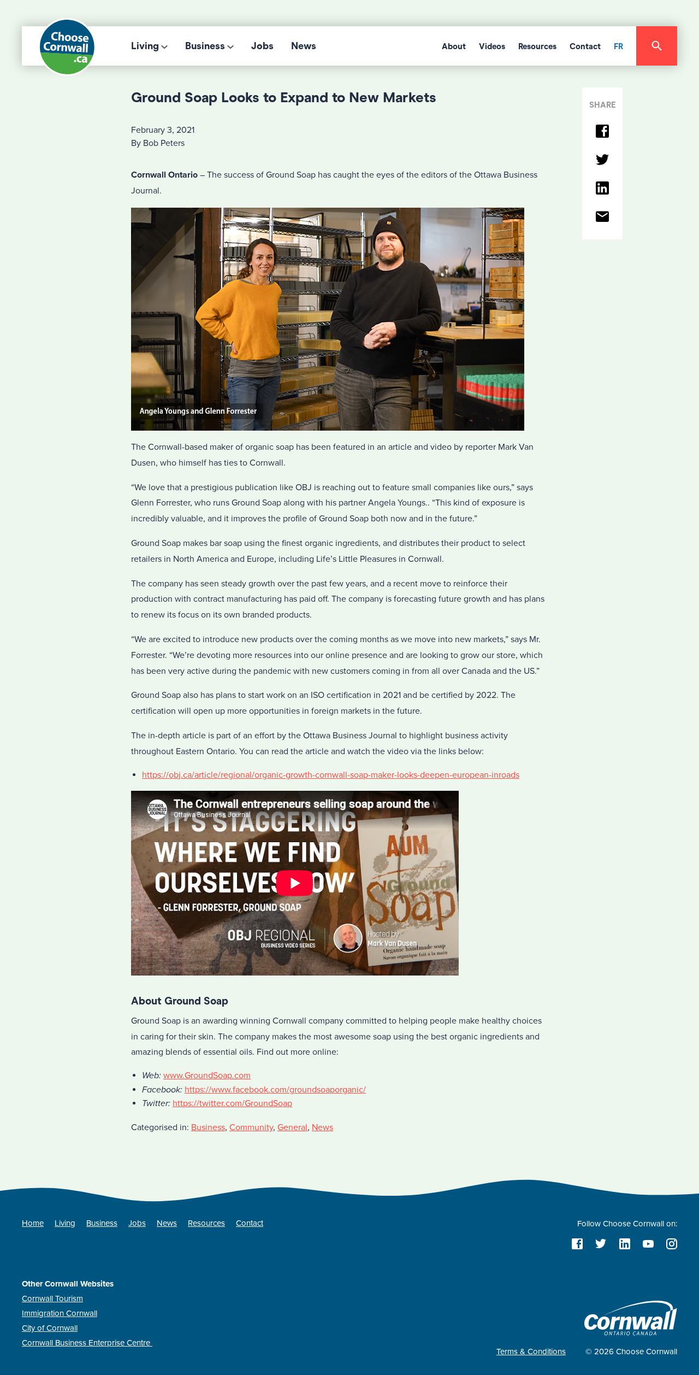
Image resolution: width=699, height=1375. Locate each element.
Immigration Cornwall (59, 1313)
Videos (492, 46)
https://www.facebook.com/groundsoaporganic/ (275, 1089)
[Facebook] (602, 132)
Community (251, 1127)
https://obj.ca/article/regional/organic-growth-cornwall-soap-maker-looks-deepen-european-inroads (330, 774)
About (454, 46)
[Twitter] (602, 160)
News (303, 46)
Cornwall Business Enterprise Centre (87, 1343)
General (292, 1127)
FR (618, 46)
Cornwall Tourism (52, 1298)
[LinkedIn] (602, 188)
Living (145, 46)
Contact (585, 46)
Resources (537, 46)
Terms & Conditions (531, 1351)
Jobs (262, 46)
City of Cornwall (50, 1328)
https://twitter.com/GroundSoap (232, 1103)
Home (33, 1223)
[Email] (602, 217)
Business (205, 46)
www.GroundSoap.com (207, 1075)
